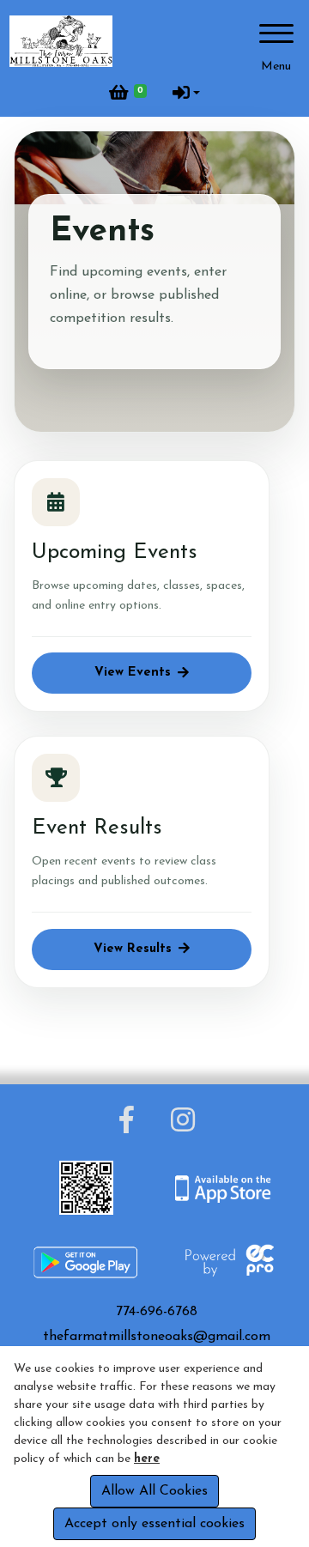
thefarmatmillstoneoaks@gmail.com (156, 1337)
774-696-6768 (156, 1312)
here (147, 1459)
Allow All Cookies (154, 1491)
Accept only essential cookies (154, 1524)
